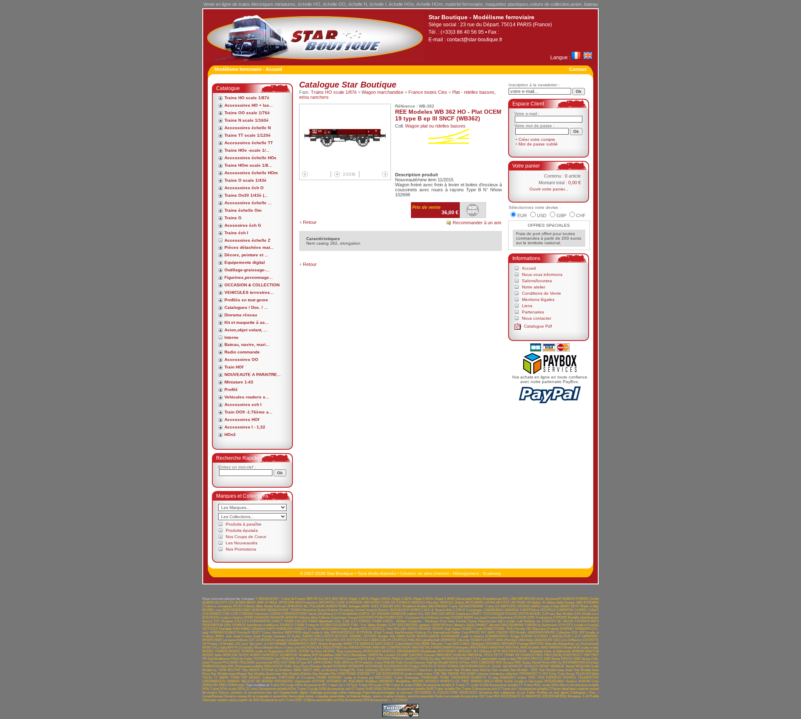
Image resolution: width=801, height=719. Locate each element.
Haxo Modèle (349, 629)
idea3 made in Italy (316, 632)
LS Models (226, 644)
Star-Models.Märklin (296, 674)
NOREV (256, 655)
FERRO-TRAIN (370, 621)
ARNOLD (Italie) (452, 602)
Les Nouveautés (241, 543)
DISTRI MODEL (530, 614)
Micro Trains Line (287, 647)
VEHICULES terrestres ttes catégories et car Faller (497, 692)
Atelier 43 (538, 602)
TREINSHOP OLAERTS (468, 677)
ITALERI (502, 632)
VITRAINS (333, 681)
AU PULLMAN (314, 606)
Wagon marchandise (382, 92)
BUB (393, 610)
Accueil (529, 268)
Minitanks (462, 647)
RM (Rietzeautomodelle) (245, 666)
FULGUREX (341, 625)
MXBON (578, 651)
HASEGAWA (330, 629)
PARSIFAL (475, 655)
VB (258, 681)
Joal (229, 636)
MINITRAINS (479, 647)
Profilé (231, 389)
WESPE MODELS (425, 681)
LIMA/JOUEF (543, 640)
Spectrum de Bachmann (436, 670)
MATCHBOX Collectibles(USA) (397, 644)
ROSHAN (340, 666)
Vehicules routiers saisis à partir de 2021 (230, 700)
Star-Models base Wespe (229, 674)
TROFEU (569, 677)
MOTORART (447, 651)
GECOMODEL (407, 625)
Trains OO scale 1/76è (247, 112)
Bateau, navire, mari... (247, 344)
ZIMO (223, 685)
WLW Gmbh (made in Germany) (519, 681)
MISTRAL (512, 647)
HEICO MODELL (372, 629)
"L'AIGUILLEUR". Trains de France (280, 599)
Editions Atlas (308, 617)
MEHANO (493, 644)
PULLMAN (230, 662)
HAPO (270, 629)
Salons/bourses (537, 280)
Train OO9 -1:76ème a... (248, 412)
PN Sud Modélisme (216, 659)
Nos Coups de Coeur (246, 536)
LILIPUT (489, 640)
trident (521, 677)
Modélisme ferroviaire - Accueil (248, 69)
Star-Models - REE (524, 670)
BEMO (565, 606)
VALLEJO (247, 681)
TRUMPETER (588, 677)
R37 (284, 662)
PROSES (523, 659)
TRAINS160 (429, 677)
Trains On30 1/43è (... (246, 195)
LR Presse (209, 644)
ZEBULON (210, 685)
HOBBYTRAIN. (494, 629)
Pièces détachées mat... (249, 247)
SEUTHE (234, 670)
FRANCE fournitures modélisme (255, 625)
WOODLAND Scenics (560, 681)
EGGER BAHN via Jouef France (474, 617)
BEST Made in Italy (585, 606)
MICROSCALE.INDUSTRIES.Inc (324, 647)
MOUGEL (465, 651)
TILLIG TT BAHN (215, 677)
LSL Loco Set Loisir (248, 644)
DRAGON (261, 617)
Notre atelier (533, 287)
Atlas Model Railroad (271, 606)
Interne (231, 337)
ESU (237, 621)
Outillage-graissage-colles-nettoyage (335, 692)
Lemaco (280, 640)
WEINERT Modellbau (395, 681)
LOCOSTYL (590, 640)
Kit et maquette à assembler (268, 696)
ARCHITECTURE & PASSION (341, 602)
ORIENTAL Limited (381, 655)
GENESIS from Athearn (448, 625)
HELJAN (400, 629)
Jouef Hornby (262, 636)
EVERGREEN (260, 621)
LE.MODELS (265, 640)
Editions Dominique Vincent (338, 617)
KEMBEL (356, 636)
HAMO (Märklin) (253, 629)
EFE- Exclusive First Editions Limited (424, 617)
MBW (425, 644)
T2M (436, 674)
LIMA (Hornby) (506, 640)
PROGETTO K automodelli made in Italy (487, 659)
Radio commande (242, 352)
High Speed (452, 629)
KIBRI (401, 636)
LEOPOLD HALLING (324, 640)
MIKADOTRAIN (360, 647)
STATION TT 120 (369, 674)
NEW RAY (230, 655)
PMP (587, 655)
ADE (335, 599)
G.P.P (392, 625)
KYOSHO (541, 636)
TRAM (444, 677)
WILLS (489, 681)
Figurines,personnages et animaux (387, 692)
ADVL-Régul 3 (392, 599)
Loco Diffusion (571, 640)
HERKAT (424, 629)
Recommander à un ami (477, 222)
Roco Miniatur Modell (317, 666)
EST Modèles (223, 621)
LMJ (557, 640)
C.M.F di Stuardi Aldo (436, 610)
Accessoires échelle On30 (415, 689)
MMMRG (556, 647)
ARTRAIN (518, 602)
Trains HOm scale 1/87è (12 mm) (234, 689)
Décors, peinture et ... (246, 255)
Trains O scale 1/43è (245, 180)
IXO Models (517, 632)
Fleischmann (487, 621)
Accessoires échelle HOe (250, 157)
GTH (561, 625)
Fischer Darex (466, 621)
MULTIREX (510, 651)
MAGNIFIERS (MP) (302, 644)
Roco (297, 666)
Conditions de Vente (541, 293)
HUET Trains (261, 632)
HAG (236, 629)
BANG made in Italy (545, 606)
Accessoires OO (241, 359)
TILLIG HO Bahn (587, 674)
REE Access (505, 662)
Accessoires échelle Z (247, 240)
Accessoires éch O (244, 187)
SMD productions (325, 670)
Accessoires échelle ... (248, 202)
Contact (578, 69)
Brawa (322, 610)
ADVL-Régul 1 (349, 599)
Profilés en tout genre (246, 300)
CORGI (275, 614)
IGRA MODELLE (343, 632)
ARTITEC (503, 602)
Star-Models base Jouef (556, 670)
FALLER (301, 621)
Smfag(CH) (347, 670)
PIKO (539, 655)
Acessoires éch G (242, 225)
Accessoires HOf (241, 419)
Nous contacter (536, 318)
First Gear (447, 621)
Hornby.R (243, 632)
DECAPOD (447, 614)
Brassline (309, 610)
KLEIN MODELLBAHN (422, 636)
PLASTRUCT (572, 655)
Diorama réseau (240, 315)
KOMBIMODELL (497, 636)
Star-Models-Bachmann (264, 674)
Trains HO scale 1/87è (247, 97)
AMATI (251, 602)
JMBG (219, 636)
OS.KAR (402, 655)
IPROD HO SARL (482, 632)
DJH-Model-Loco (586, 614)
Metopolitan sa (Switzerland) (578, 644)
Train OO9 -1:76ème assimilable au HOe (315, 700)
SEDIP (544, 666)
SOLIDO (385, 670)
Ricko (546, 662)
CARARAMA (493, 610)
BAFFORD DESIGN (515, 606)
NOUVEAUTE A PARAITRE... (252, 374)
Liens (527, 305)
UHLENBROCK (213, 681)
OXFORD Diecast (422, 655)
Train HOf (233, 367)
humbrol (278, 632)
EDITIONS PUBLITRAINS (377, 617)
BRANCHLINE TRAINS (284, 610)
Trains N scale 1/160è (246, 120)
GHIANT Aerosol (487, 625)
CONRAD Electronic (254, 614)
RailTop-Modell (437, 662)
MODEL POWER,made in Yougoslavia (256, 651)
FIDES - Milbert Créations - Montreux (410, 621)
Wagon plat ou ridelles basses (435, 125)
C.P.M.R (459, 610)
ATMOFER (295, 606)
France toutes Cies (427, 92)
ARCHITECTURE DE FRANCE (387, 602)
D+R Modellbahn (346, 614)
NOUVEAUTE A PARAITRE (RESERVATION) (534, 696)
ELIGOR (520, 617)
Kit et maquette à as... (246, 322)
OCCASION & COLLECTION (252, 285)
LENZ (304, 640)
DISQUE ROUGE (504, 614)
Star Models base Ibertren (472, 670)
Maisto (323, 644)
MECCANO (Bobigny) (468, 644)
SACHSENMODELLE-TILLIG (480, 666)
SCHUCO (531, 666)
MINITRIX (497, 647)
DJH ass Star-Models (557, 614)
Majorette (335, 644)
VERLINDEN (283, 681)
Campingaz (474, 610)
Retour (310, 222)
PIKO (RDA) (553, 655)
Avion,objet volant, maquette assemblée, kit (319, 696)
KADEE (307, 636)
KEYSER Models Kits (379, 636)
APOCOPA (286, 602)
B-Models (420, 606)
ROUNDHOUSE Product (402, 666)
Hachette (225, 629)
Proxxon (216, 662)
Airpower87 (553, 599)
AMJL (273, 602)
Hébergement (466, 573)
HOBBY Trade (472, 629)
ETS (245, 621)
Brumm (383, 610)
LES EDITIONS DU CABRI (359, 640)
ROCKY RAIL (282, 666)
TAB (443, 674)
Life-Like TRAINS (469, 640)
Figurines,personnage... (248, 277)
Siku (245, 670)
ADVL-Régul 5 (435, 599)
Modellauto (428, 651)
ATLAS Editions (243, 606)
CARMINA (511, 610)
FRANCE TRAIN (292, 625)
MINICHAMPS (443, 647)
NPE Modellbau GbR (327, 655)
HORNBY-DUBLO (223, 632)
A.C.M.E (325, 599)
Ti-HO (543, 674)
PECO (488, 655)
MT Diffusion (483, 651)
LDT (252, 640)
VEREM (267, 681)
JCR (574, 632)
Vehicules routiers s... (246, 397)
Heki (389, 629)
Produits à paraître (244, 524)
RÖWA (453, 666)
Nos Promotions (241, 549)
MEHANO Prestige (515, 644)
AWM (365, 606)
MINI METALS (422, 647)
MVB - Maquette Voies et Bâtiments (544, 651)
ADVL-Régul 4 (414, 599)
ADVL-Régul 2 (371, 599)
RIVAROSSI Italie (214, 666)
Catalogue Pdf (538, 326)
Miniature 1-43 (238, 382)
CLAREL (580, 610)
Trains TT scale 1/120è (247, 135)
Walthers (371, 681)
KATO (319, 636)
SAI (504, 666)
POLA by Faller (241, 659)
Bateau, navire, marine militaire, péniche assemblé (397, 696)
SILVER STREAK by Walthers (270, 670)
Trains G (233, 217)
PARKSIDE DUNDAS (451, 655)
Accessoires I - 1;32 (244, 427)
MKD (544, 647)
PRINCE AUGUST (404, 659)
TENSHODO (528, 674)
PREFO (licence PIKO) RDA (354, 659)
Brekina (332, 610)
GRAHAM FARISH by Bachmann (533, 625)
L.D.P (576, 636)
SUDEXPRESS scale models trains (407, 674)
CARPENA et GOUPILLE (538, 610)
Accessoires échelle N (247, 127)
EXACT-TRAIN (283, 621)
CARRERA (565, 610)
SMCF (307, 670)
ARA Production (306, 602)
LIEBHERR (448, 640)
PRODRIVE (449, 659)
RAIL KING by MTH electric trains (358, 662)
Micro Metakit (264, 647)
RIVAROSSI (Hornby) (583, 662)
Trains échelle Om (243, 210)
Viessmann (302, 681)
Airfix (540, 599)
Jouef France (242, 636)
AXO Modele (403, 606)
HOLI (510, 629)
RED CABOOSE (483, 662)
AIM (514, 599)
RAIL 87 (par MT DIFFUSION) (311, 662)
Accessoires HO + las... (248, 105)
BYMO (415, 610)
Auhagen (354, 606)
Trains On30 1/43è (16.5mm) (375, 689)
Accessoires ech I (243, 404)
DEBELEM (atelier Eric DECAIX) (414, 614)
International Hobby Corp (451, 632)
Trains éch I (236, 232)
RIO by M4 (559, 662)
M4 (272, 644)
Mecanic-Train (441, 644)
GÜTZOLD (210, 629)
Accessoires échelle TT (248, 142)
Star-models (500, 670)
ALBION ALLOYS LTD (218, 602)
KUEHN (527, 636)
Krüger (515, 636)
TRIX (531, 677)
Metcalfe (551, 644)
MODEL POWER (215, 651)
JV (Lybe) (294, 636)
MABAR (281, 644)
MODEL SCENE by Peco (303, 651)
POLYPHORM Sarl (266, 659)
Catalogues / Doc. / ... (246, 307)
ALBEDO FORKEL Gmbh (580, 599)
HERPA (437, 629)
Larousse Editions (235, 640)
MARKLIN (367, 644)
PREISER (383, 659)
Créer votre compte (537, 139)
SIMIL (297, 670)
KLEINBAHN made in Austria (462, 636)
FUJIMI (325, 625)
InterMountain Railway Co (413, 632)
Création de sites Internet (424, 573)
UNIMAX (233, 681)
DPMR (249, 617)
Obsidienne (358, 655)
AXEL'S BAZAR (382, 606)
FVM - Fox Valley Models (369, 625)
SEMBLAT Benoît (562, 666)
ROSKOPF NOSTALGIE (365, 666)
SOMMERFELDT (405, 670)
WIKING (477, 681)
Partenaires (533, 312)
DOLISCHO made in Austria (222, 617)
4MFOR (312, 599)
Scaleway (492, 573)
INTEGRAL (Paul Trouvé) (374, 632)
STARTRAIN (347, 674)
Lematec (293, 640)
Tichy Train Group (561, 674)
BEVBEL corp (212, 610)
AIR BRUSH (527, 599)
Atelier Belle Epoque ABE (564, 602)
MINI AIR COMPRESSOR (392, 647)
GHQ (504, 625)
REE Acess (522, 662)
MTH (497, 651)
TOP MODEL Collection (259, 677)
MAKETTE (351, 644)
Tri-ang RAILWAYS (502, 677)
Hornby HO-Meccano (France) (537, 629)
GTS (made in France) (582, 625)
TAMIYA (452, 674)
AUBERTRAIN (336, 606)
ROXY (442, 666)
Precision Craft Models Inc (314, 659)
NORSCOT (270, 655)
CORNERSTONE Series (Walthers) (307, 614)
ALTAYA (240, 602)
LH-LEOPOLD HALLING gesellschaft (413, 640)
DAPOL (364, 614)
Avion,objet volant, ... (245, 330)
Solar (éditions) (367, 670)
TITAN (234, 677)
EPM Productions (539, 617)
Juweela (279, 636)
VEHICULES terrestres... (249, 292)
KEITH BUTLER (336, 636)
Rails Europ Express (410, 662)
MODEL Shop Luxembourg (342, 651)
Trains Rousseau (406, 677)
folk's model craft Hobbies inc (519, 621)
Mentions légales (538, 299)
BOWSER (259, 610)
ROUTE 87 (429, 666)
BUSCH (403, 610)
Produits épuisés (242, 530)
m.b (266, 644)
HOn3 (230, 434)
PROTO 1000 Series (545, 659)
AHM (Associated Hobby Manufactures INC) (478, 599)
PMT (595, 655)
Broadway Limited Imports (358, 610)
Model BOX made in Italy (581, 647)
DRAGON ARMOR (284, 617)
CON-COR (230, 614)
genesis (424, 625)
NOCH (244, 655)
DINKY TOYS (481, 614)
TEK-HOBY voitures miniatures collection (488, 674)
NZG (346, 655)
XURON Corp (588, 681)
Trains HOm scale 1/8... (248, 165)
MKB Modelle (529, 647)
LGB (383, 640)
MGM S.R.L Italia (214, 647)
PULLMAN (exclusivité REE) (260, 662)
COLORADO (211, 614)
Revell (536, 662)
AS (529, 602)
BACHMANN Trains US (481, 606)
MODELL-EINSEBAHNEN (401, 651)
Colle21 (593, 610)
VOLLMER (356, 681)
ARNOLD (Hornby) (425, 602)
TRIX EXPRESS (549, 677)
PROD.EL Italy (429, 659)
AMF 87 (262, 602)
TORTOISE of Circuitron (296, 677)
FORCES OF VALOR (557, 621)
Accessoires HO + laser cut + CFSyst (330, 685)
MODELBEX (372, 651)
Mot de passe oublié (538, 144)
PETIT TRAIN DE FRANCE (514, 655)
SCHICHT (515, 666)
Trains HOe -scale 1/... (247, 150)
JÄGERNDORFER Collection (548, 632)
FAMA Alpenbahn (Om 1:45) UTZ (333, 621)
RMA (268, 666)
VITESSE (318, 681)
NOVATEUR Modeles (295, 655)
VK (345, 681)
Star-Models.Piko (324, 674)
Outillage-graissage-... (247, 270)
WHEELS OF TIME (454, 681)
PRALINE (288, 659)
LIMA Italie (525, 640)
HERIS (413, 629)
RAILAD (389, 662)
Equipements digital (244, 262)
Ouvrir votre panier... (548, 189)
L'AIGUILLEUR (560, 636)
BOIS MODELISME (237, 610)
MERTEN (536, 644)
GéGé (470, 625)
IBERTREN (293, 632)
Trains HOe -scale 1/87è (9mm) (546, 685)
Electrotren (506, 617)
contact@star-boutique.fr (474, 40)
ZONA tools (236, 685)
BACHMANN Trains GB (445, 606)
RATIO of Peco (459, 662)
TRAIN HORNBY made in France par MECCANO (354, 677)
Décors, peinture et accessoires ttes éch (248, 692)
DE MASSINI (380, 614)
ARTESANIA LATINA (480, 602)
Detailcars (463, 614)
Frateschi (312, 625)
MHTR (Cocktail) (240, 647)
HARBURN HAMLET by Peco (298, 629)
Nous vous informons (542, 274)
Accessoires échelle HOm (251, 172)
